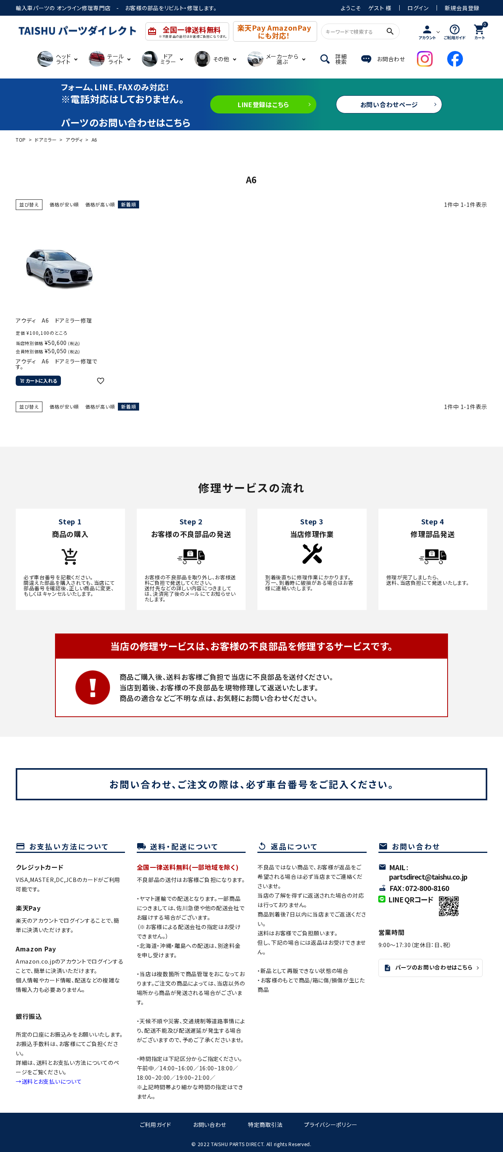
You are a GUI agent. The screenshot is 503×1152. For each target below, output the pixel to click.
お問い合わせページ (389, 104)
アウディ (74, 139)
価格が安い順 (64, 204)
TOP (21, 139)
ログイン (418, 8)
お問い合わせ (209, 1124)
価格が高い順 (100, 204)
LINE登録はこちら (263, 104)
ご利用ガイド (155, 1124)
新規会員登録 (462, 8)
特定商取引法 (265, 1124)
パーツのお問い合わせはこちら (428, 967)
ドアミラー (46, 139)
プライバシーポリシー (330, 1124)
